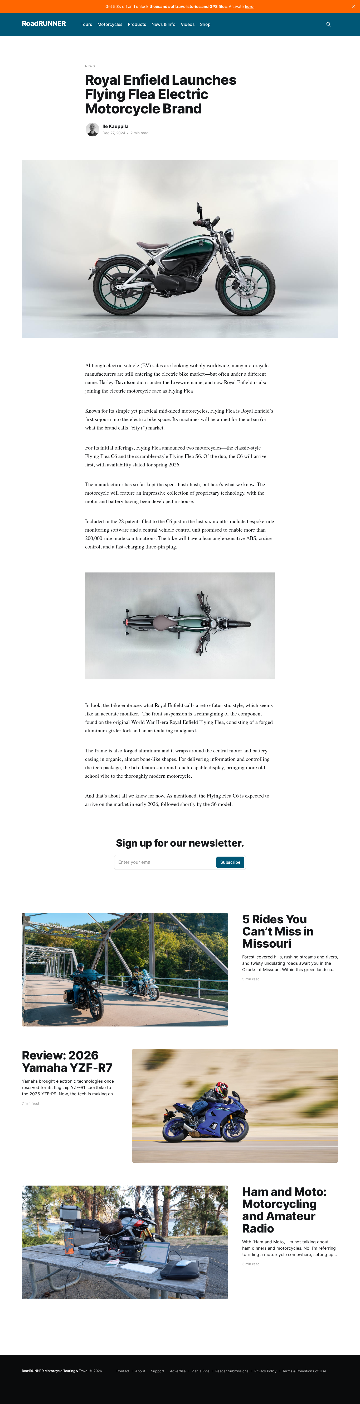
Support (157, 1371)
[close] (353, 6)
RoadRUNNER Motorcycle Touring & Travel (55, 1371)
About (140, 1371)
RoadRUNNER (44, 23)
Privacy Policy (265, 1371)
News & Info (164, 24)
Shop (205, 24)
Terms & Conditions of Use (304, 1371)
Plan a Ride (201, 1371)
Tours (86, 24)
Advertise (178, 1371)
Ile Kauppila (116, 126)
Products (137, 24)
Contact (122, 1371)
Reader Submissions (232, 1371)
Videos (188, 24)
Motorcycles (110, 24)
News (90, 66)
